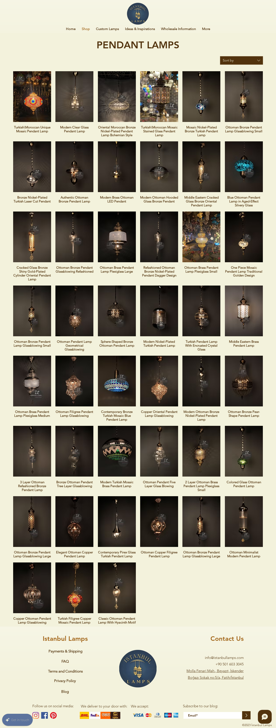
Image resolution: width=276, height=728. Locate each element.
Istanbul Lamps (65, 639)
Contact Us (227, 639)
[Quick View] (32, 96)
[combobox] (241, 60)
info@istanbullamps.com (224, 657)
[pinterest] (53, 715)
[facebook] (44, 715)
